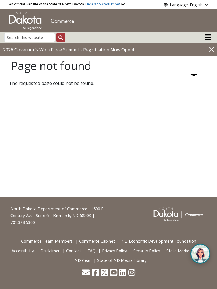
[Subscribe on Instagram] (131, 272)
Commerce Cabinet (97, 241)
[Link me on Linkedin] (122, 272)
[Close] (212, 49)
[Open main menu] (208, 37)
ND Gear (83, 260)
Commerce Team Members (47, 241)
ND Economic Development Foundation (158, 241)
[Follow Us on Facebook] (95, 272)
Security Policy (146, 250)
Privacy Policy (114, 250)
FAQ (92, 250)
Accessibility (23, 250)
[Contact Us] (86, 272)
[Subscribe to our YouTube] (113, 272)
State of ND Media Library (121, 260)
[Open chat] (200, 254)
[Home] (41, 20)
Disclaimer (50, 250)
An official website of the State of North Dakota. (64, 4)
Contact (73, 250)
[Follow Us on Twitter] (104, 272)
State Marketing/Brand (187, 250)
